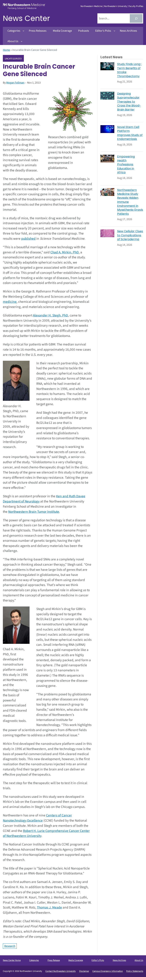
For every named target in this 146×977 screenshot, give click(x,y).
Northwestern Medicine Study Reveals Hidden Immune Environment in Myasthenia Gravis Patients (130, 202)
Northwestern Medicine (91, 6)
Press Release (54, 960)
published (28, 238)
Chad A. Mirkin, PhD (64, 252)
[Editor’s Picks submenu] (114, 31)
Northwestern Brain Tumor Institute (33, 511)
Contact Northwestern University (60, 971)
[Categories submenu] (23, 31)
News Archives (119, 960)
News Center (26, 18)
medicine (10, 301)
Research (9, 946)
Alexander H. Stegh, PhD (50, 315)
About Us (139, 960)
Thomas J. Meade (49, 907)
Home (6, 50)
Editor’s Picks (98, 960)
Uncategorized (13, 58)
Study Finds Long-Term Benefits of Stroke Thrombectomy (129, 70)
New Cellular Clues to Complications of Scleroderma (130, 235)
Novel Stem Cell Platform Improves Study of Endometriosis (130, 133)
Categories (34, 960)
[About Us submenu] (21, 41)
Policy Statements (134, 971)
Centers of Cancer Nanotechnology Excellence (37, 818)
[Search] (136, 18)
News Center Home (12, 960)
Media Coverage (75, 960)
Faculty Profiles (136, 6)
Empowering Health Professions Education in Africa (126, 165)
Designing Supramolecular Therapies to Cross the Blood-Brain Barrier (129, 102)
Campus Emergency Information (107, 971)
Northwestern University (115, 6)
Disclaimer (84, 971)
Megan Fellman (15, 83)
